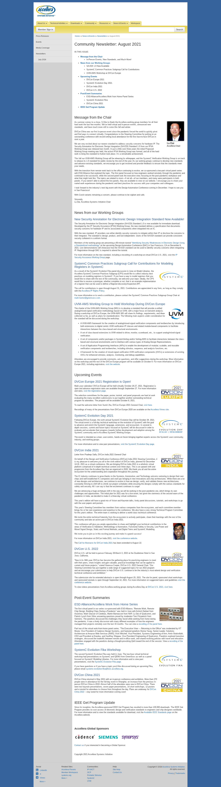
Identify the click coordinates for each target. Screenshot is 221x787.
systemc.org (66, 775)
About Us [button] (42, 23)
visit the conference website (125, 538)
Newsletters (41, 54)
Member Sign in (45, 29)
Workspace (135, 23)
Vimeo (42, 778)
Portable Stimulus (94, 775)
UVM (89, 781)
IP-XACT (90, 769)
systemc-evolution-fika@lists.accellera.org (104, 669)
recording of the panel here (150, 624)
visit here (148, 405)
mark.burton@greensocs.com (87, 298)
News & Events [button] (120, 23)
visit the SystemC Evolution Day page (137, 444)
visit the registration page (95, 391)
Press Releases (42, 36)
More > (42, 782)
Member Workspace (69, 772)
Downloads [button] (75, 23)
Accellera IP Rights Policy (93, 291)
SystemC (91, 778)
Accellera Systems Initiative (173, 767)
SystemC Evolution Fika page (108, 662)
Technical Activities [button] (58, 23)
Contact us (79, 745)
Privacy (171, 773)
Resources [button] (104, 23)
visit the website (113, 364)
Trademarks (180, 773)
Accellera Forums (68, 769)
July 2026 (42, 60)
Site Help (116, 769)
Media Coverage (43, 48)
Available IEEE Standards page (157, 712)
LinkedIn (43, 770)
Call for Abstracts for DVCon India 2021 (95, 543)
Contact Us (117, 772)
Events (38, 42)
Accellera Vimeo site (160, 409)
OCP (89, 772)
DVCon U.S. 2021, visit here (160, 587)
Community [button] (90, 23)
